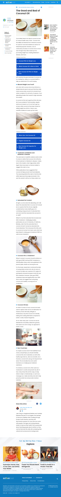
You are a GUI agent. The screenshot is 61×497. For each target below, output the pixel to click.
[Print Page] (41, 7)
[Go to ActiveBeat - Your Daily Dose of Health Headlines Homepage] (9, 2)
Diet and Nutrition (36, 2)
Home (16, 7)
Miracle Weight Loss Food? (8, 36)
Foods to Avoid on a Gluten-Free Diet (47, 466)
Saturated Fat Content (8, 45)
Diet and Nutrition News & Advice (26, 7)
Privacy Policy (25, 480)
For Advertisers (41, 480)
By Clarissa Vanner (6, 470)
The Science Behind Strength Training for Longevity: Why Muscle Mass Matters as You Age (54, 39)
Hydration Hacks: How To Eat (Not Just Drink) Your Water (53, 50)
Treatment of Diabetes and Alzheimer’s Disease (8, 40)
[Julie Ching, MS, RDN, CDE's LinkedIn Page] (22, 411)
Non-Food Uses (8, 53)
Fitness (42, 2)
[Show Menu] (3, 2)
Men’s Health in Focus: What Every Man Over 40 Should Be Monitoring (54, 27)
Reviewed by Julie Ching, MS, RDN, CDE (47, 469)
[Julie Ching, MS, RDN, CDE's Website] (20, 411)
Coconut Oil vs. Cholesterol (8, 48)
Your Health (27, 2)
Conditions (53, 2)
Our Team (47, 2)
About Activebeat (27, 477)
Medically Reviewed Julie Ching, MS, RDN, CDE (28, 469)
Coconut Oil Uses (8, 51)
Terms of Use (33, 480)
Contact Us (39, 477)
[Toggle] (31, 2)
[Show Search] (57, 2)
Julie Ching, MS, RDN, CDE (14, 22)
